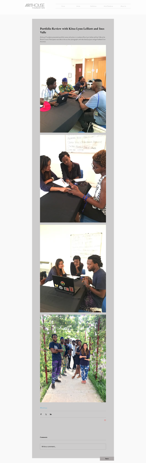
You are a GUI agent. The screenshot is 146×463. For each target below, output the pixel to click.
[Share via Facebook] (41, 414)
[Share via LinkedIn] (51, 414)
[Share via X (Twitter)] (46, 414)
